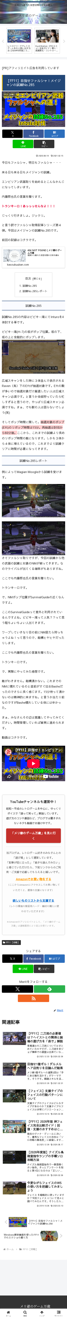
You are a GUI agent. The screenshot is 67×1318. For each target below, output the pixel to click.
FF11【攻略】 (13, 942)
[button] (44, 144)
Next (64, 41)
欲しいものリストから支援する (33, 900)
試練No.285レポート (35, 291)
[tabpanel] (19, 41)
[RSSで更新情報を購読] (33, 998)
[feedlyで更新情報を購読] (49, 989)
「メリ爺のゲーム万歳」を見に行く (33, 835)
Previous (3, 41)
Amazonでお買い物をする (33, 879)
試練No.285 (30, 286)
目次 (28, 278)
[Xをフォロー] (17, 989)
